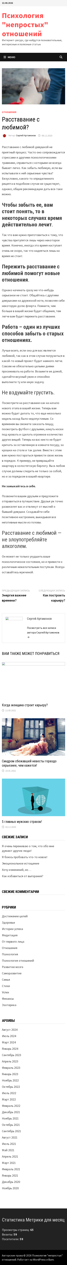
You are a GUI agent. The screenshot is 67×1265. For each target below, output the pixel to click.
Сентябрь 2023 (11, 1055)
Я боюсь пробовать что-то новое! (24, 857)
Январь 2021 (10, 1175)
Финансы (8, 999)
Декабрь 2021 (11, 1112)
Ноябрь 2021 (10, 1118)
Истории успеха (12, 929)
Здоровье (8, 922)
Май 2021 (8, 1150)
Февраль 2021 (11, 1169)
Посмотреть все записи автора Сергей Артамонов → (43, 632)
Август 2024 (10, 1030)
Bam (51, 1259)
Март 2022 (9, 1099)
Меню (11, 57)
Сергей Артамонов (26, 135)
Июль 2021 (9, 1144)
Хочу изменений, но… (16, 870)
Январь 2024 (10, 1049)
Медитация (10, 935)
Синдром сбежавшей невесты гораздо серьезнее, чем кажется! (29, 763)
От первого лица (13, 941)
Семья (6, 980)
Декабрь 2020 (11, 1182)
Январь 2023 (10, 1074)
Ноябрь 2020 (10, 1188)
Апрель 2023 (10, 1061)
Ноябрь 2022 (10, 1080)
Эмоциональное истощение (20, 863)
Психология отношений (18, 961)
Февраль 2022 (11, 1106)
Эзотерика (9, 1005)
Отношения (9, 112)
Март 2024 (9, 1042)
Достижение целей (15, 916)
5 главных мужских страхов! (22, 822)
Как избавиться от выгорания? (22, 876)
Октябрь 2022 (11, 1087)
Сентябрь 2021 (11, 1131)
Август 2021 (10, 1137)
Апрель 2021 (10, 1156)
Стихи (6, 986)
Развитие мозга (12, 967)
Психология (10, 954)
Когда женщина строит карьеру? (25, 705)
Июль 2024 (9, 1036)
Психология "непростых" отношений (25, 24)
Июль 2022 (9, 1093)
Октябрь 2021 (11, 1125)
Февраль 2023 (11, 1068)
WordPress (39, 1259)
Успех (5, 992)
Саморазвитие (11, 973)
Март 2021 (9, 1163)
